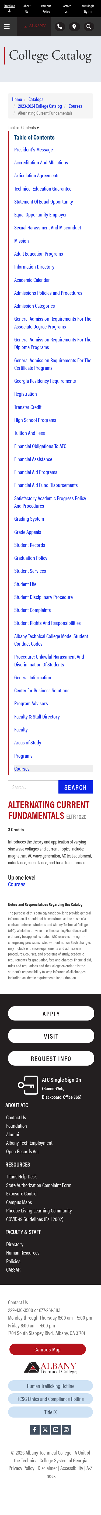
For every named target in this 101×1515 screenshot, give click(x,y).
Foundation (16, 1125)
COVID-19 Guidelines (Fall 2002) (34, 1219)
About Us (26, 8)
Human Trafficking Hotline (50, 1385)
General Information (32, 677)
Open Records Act (22, 1151)
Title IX (50, 1412)
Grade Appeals (27, 531)
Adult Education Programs (38, 253)
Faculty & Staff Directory (37, 716)
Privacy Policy (21, 1468)
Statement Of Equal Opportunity (43, 201)
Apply (51, 1013)
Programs (23, 755)
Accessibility (71, 1468)
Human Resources (22, 1252)
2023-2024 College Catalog (40, 105)
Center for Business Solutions (41, 690)
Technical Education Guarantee (42, 188)
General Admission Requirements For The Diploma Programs (52, 343)
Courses (75, 105)
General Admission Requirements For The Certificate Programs (52, 363)
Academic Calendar (32, 279)
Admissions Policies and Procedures (48, 292)
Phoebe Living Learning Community (39, 1210)
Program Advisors (31, 703)
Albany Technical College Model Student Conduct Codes (51, 639)
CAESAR (13, 1269)
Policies (13, 1261)
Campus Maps (19, 1202)
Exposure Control (21, 1193)
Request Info (51, 1058)
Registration (25, 393)
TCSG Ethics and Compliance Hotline (50, 1398)
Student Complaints (32, 610)
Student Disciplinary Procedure (43, 597)
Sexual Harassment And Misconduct (47, 227)
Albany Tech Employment (29, 1142)
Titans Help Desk (21, 1176)
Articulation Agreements (37, 175)
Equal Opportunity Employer (40, 214)
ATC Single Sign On (61, 1087)
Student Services (30, 570)
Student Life (25, 584)
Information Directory (34, 266)
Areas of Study (27, 742)
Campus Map (47, 1349)
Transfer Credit (27, 407)
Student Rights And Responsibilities (47, 622)
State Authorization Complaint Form (38, 1185)
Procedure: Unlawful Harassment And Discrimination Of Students (49, 660)
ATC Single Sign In (88, 8)
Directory (14, 1244)
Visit (51, 1035)
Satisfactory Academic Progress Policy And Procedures (50, 501)
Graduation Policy (30, 557)
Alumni (12, 1134)
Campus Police (46, 8)
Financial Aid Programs (35, 472)
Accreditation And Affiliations (41, 162)
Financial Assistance (33, 459)
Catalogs (36, 99)
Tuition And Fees (29, 432)
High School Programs (35, 419)
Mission (21, 240)
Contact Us (66, 8)
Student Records (29, 544)
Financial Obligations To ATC (40, 446)
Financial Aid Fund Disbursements (46, 485)
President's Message (33, 149)
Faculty (21, 729)
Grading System (29, 518)
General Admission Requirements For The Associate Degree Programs (52, 322)
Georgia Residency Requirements (45, 380)
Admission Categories (34, 305)
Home (17, 99)
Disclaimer (47, 1468)
